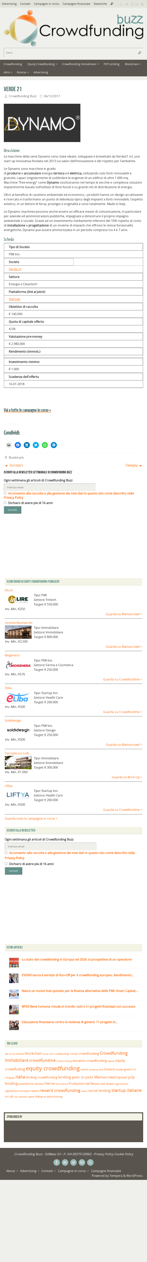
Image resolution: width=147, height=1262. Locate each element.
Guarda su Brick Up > (127, 777)
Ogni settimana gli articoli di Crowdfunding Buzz (38, 480)
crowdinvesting (64, 1060)
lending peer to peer (75, 1077)
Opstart (121, 1077)
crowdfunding (88, 1053)
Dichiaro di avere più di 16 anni (30, 503)
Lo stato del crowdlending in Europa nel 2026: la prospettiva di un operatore (77, 959)
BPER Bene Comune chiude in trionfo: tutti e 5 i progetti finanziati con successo (79, 1006)
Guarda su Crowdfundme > (122, 679)
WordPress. (134, 1176)
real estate (107, 1084)
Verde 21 (15, 269)
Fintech (109, 1069)
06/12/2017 (52, 96)
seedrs (84, 1091)
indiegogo (10, 1077)
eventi (84, 1069)
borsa (45, 1053)
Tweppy (132, 465)
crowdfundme (42, 1060)
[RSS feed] (142, 3)
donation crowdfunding (89, 1060)
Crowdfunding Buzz (23, 96)
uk (11, 1096)
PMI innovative (59, 1084)
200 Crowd (10, 1054)
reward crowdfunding (60, 1090)
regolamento (121, 1083)
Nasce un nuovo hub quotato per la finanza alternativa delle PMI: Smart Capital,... (80, 991)
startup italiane (126, 1090)
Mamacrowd (105, 1077)
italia (20, 1077)
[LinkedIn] (137, 3)
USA (16, 1096)
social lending (99, 1090)
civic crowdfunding (59, 1053)
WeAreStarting (54, 1096)
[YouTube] (126, 3)
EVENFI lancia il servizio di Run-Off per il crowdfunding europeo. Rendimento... (78, 975)
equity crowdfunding (53, 1068)
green (127, 1069)
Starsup (14, 299)
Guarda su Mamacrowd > (124, 614)
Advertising (9, 4)
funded (119, 1069)
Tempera (115, 1176)
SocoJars (15, 465)
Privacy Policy (103, 1154)
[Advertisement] (73, 910)
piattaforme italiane (31, 1084)
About (10, 1171)
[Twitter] (131, 3)
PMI (47, 1083)
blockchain (33, 1053)
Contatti (25, 4)
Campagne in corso (46, 4)
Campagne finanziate (76, 4)
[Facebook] (121, 3)
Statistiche (100, 4)
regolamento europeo (17, 1091)
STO (7, 1096)
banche (20, 1053)
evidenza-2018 (96, 1069)
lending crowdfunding (41, 1077)
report (35, 1091)
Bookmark (16, 457)
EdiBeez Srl (53, 1154)
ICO (134, 1069)
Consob (74, 1053)
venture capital (26, 1096)
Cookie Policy (123, 1154)
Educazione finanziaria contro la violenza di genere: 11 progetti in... (70, 1022)
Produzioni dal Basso (84, 1083)
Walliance (40, 1096)
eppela (111, 1060)
